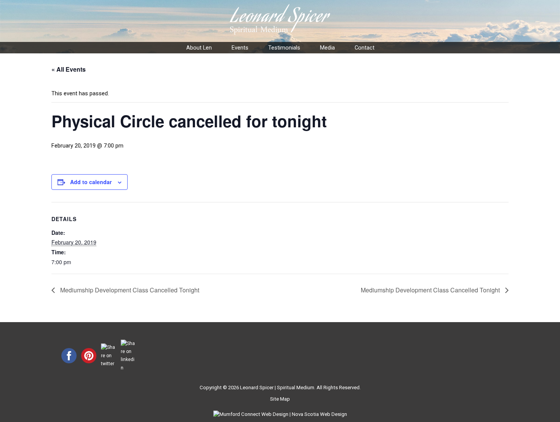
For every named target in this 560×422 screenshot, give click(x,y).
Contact (364, 47)
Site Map (280, 399)
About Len (199, 47)
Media (327, 47)
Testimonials (284, 47)
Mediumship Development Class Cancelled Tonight (129, 290)
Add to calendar (91, 182)
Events (240, 47)
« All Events (68, 69)
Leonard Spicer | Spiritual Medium (277, 387)
